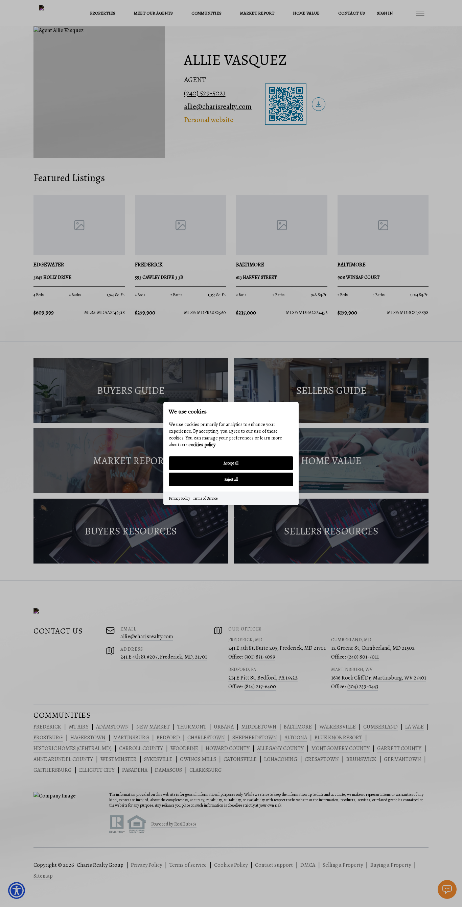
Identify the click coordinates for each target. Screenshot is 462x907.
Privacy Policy (179, 498)
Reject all (231, 479)
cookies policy (201, 444)
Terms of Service (205, 498)
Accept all (231, 463)
